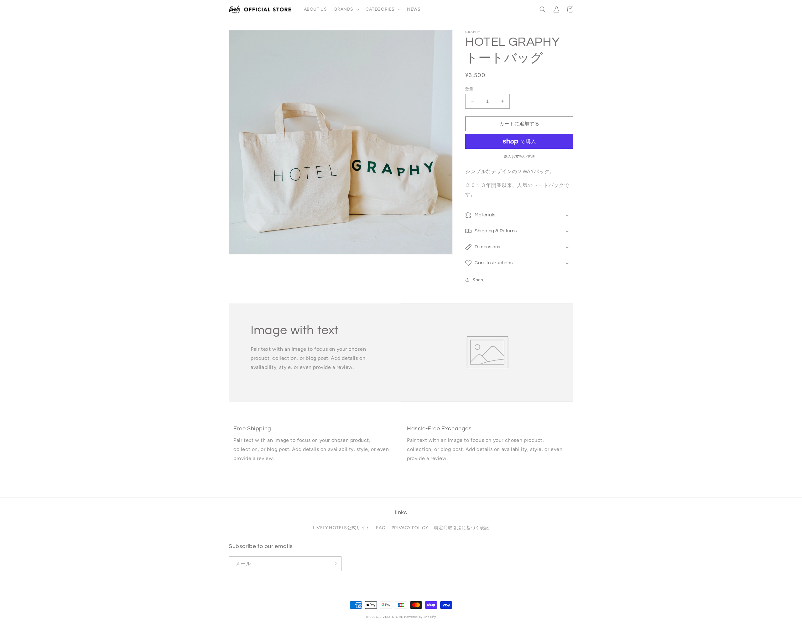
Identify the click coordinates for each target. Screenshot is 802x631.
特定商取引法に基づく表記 (461, 527)
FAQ (380, 527)
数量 (469, 88)
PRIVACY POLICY (410, 527)
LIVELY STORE (391, 617)
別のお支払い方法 (519, 156)
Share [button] (478, 279)
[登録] (334, 563)
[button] (346, 9)
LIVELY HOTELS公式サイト (341, 527)
